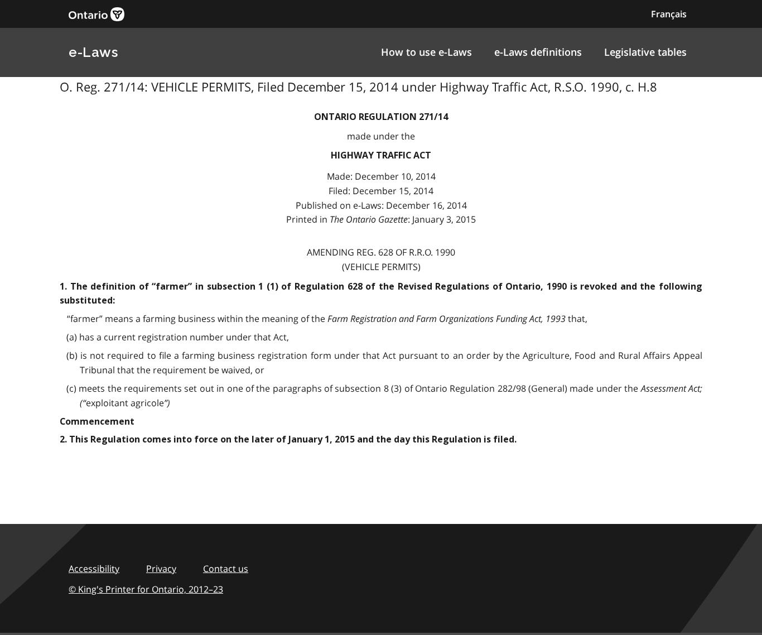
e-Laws (93, 52)
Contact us (225, 568)
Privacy (161, 568)
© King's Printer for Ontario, (146, 589)
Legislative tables (645, 52)
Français (669, 14)
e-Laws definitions (538, 52)
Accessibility (94, 568)
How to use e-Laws (426, 52)
